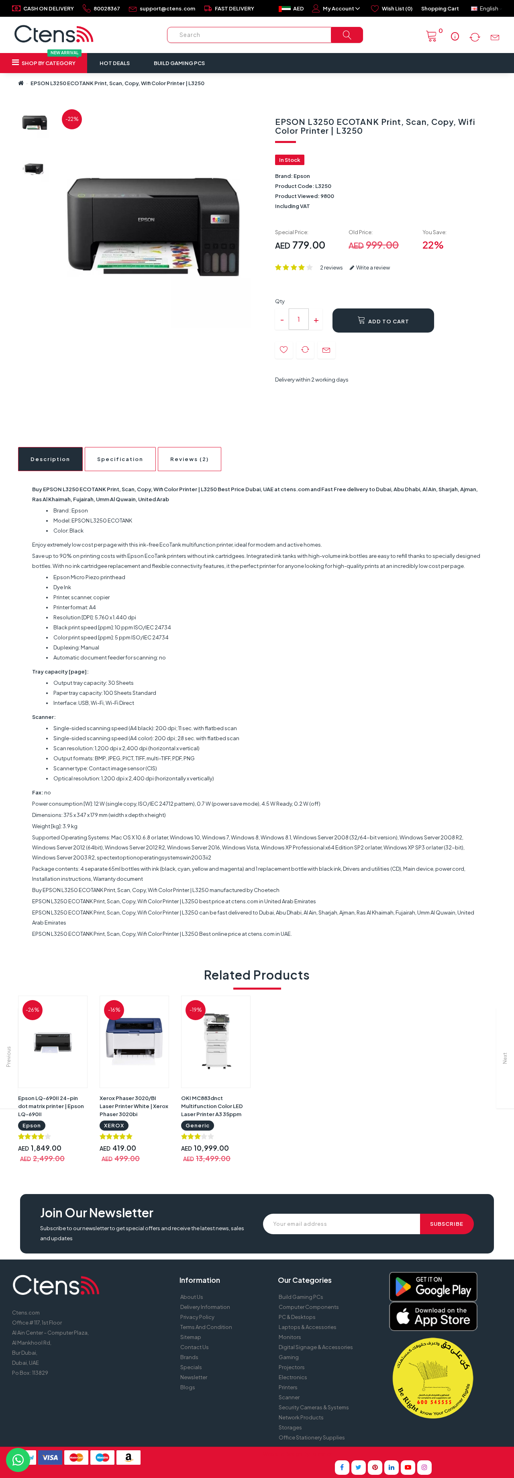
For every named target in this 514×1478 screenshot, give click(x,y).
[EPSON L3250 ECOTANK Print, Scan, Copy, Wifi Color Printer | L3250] (35, 123)
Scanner (289, 1397)
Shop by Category (49, 59)
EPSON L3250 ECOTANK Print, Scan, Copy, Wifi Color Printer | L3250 (117, 83)
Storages (290, 1427)
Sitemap (190, 1337)
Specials (191, 1367)
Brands (189, 1357)
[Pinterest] (375, 1467)
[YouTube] (408, 1467)
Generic (198, 1125)
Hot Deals (115, 63)
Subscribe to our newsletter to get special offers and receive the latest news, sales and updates (142, 1233)
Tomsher (321, 1454)
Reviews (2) (189, 459)
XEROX (114, 1125)
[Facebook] (342, 1467)
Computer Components (309, 1307)
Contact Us (194, 1347)
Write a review (372, 267)
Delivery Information (205, 1307)
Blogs (187, 1387)
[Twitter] (358, 1467)
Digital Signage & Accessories (316, 1347)
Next (505, 1058)
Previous (9, 1056)
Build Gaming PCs (179, 63)
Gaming (289, 1357)
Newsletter (193, 1377)
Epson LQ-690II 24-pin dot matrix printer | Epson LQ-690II (51, 1106)
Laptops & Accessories (308, 1327)
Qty (280, 301)
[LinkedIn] (391, 1467)
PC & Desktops (297, 1317)
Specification (120, 459)
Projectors (292, 1367)
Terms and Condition (206, 1327)
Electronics (293, 1377)
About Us (191, 1297)
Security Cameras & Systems (314, 1407)
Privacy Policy (197, 1317)
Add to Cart (388, 321)
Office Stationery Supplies (312, 1437)
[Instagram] (424, 1467)
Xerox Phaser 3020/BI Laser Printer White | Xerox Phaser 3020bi (134, 1106)
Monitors (290, 1337)
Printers (288, 1387)
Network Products (301, 1417)
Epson (302, 176)
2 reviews (331, 267)
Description (50, 459)
